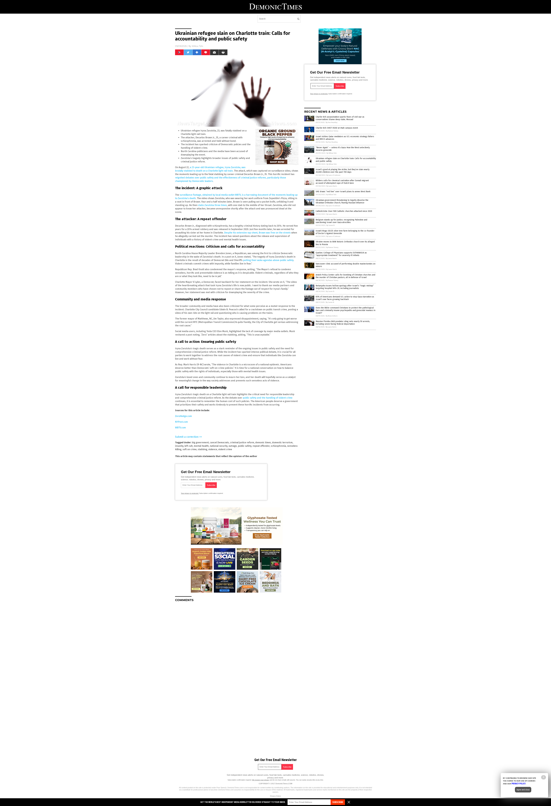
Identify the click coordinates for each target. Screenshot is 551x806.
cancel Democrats (219, 442)
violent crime (225, 449)
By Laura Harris (331, 186)
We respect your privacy (260, 780)
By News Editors (331, 316)
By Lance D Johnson (333, 175)
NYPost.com (181, 421)
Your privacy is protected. (190, 493)
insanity (179, 446)
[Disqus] (236, 640)
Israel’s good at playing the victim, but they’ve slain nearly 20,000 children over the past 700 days (342, 170)
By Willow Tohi (332, 153)
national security (218, 446)
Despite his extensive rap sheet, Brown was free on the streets (257, 232)
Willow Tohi (197, 46)
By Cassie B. (330, 225)
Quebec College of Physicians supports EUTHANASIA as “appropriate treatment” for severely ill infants (341, 254)
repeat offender (261, 446)
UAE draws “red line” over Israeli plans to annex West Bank (343, 191)
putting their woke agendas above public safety (268, 260)
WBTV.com (180, 427)
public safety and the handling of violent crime (267, 397)
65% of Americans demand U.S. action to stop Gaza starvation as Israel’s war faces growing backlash (345, 298)
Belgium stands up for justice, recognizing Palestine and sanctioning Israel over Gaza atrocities (341, 221)
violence (212, 449)
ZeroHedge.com (183, 416)
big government (200, 442)
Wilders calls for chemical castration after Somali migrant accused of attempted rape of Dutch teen (342, 181)
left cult (189, 446)
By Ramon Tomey (332, 131)
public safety (244, 446)
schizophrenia (278, 446)
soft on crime (190, 449)
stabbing (202, 449)
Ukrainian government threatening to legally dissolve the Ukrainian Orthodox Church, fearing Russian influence (342, 201)
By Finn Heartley (331, 122)
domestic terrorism (282, 442)
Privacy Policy (275, 796)
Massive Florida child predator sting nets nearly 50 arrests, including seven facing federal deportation (343, 322)
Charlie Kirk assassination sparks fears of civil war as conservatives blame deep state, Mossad (340, 118)
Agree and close (523, 790)
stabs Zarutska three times (212, 205)
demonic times (263, 442)
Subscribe (337, 802)
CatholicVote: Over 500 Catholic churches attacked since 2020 (344, 211)
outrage (233, 446)
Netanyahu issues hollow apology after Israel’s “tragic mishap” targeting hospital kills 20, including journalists (345, 286)
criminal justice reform (242, 442)
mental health (201, 446)
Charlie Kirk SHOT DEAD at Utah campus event (337, 128)
